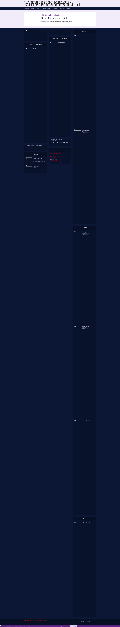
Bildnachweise (46, 620)
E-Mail (35, 163)
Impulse (38, 8)
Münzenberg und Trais (55, 160)
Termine (27, 8)
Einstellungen (73, 626)
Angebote (55, 8)
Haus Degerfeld (85, 232)
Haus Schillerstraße (86, 420)
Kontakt (68, 8)
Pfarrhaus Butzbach (37, 48)
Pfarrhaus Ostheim (61, 42)
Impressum (26, 620)
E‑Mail (28, 148)
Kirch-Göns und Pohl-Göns (55, 153)
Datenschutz (32, 620)
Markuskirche (85, 35)
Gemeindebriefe (46, 8)
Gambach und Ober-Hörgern (56, 161)
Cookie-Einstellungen (39, 620)
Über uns (62, 8)
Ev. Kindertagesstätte (86, 522)
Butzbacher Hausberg (54, 156)
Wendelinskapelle (85, 130)
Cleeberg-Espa (53, 155)
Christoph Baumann (37, 158)
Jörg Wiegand (36, 166)
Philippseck (52, 157)
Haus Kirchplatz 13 (86, 326)
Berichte (32, 8)
